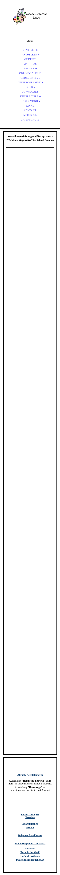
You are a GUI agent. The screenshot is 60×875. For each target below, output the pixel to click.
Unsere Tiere (29, 96)
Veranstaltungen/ (30, 814)
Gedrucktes (29, 77)
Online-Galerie (30, 73)
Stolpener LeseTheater (30, 835)
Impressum (30, 115)
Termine (30, 817)
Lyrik (29, 87)
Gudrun (30, 59)
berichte (30, 827)
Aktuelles (29, 54)
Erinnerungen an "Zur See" (30, 843)
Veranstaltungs (29, 823)
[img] (30, 19)
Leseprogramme (29, 82)
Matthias (30, 64)
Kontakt (30, 110)
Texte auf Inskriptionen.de (30, 859)
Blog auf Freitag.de (30, 856)
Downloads (30, 91)
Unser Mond (29, 101)
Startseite (30, 50)
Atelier (29, 68)
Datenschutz (30, 119)
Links (30, 105)
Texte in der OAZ (30, 852)
